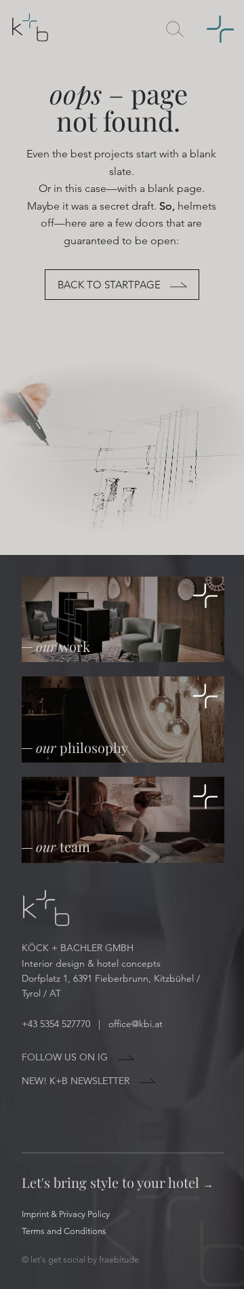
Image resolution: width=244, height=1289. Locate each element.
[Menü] (214, 30)
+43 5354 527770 (59, 1024)
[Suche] (174, 29)
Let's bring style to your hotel (118, 1182)
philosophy (82, 747)
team (63, 846)
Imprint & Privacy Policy (66, 1214)
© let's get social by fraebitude (80, 1259)
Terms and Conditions (64, 1231)
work (63, 646)
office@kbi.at (135, 1024)
